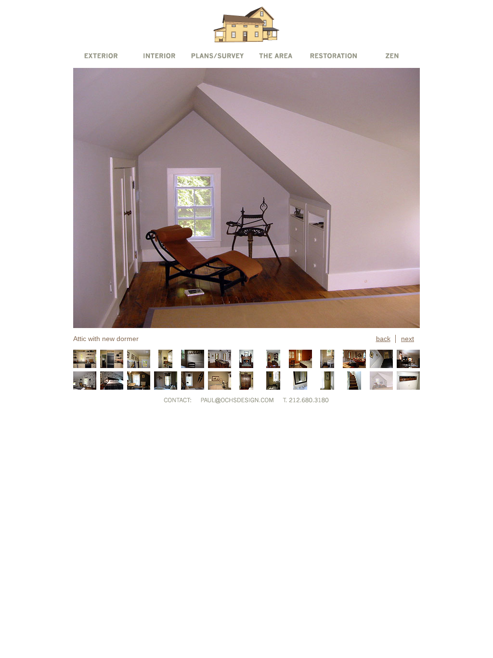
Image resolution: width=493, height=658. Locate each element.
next (407, 338)
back (383, 338)
